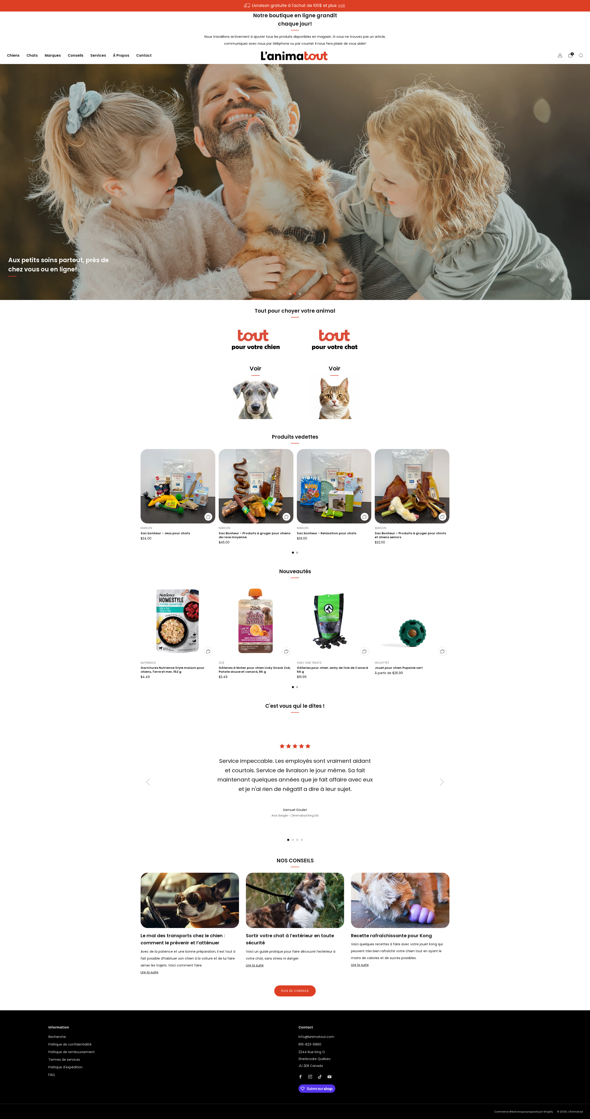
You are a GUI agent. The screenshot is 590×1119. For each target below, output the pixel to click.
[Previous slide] (147, 782)
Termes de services (64, 1059)
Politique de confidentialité (69, 1044)
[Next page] (449, 486)
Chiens (13, 55)
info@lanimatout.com (316, 1036)
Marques (53, 55)
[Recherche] (580, 55)
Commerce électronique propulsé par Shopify (523, 1111)
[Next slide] (442, 782)
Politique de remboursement (71, 1052)
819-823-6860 (309, 1044)
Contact (144, 55)
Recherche (57, 1036)
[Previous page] (140, 486)
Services (98, 55)
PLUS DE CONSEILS (295, 991)
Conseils (75, 55)
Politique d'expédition (65, 1067)
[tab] (293, 553)
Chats (32, 55)
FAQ (51, 1074)
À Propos (121, 55)
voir (341, 5)
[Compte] (560, 55)
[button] (290, 294)
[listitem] (295, 6)
